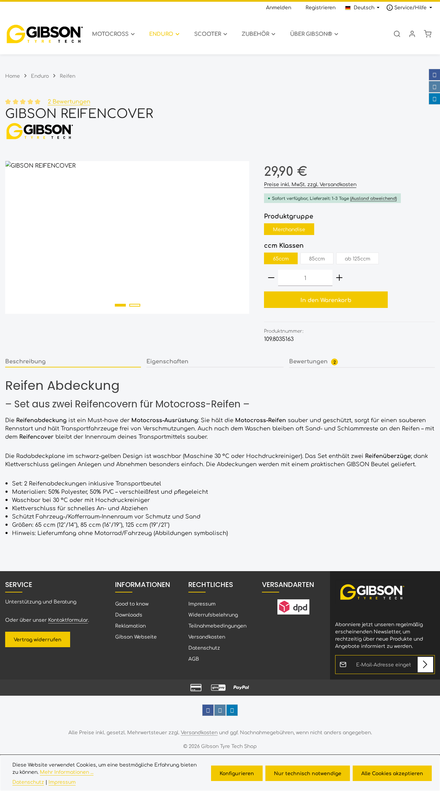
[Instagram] (434, 86)
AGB (193, 658)
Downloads (128, 614)
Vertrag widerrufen (38, 639)
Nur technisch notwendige (307, 773)
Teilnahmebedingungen (217, 625)
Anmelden (278, 7)
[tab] (73, 361)
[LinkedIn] (434, 98)
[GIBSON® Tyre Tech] (220, 131)
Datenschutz (204, 647)
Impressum (202, 603)
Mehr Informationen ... (67, 772)
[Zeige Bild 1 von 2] (120, 305)
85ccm (317, 258)
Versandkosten (206, 636)
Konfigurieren (237, 773)
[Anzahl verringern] (271, 278)
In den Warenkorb (325, 299)
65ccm (281, 258)
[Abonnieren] (425, 664)
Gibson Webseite (136, 636)
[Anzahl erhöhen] (339, 278)
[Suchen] (397, 34)
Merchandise (289, 229)
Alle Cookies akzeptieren (392, 773)
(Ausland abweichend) (373, 198)
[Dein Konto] (412, 34)
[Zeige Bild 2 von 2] (134, 305)
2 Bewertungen (69, 101)
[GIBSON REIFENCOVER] (127, 237)
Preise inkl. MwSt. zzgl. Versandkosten (310, 184)
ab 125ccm (357, 258)
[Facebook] (434, 74)
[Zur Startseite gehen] (44, 33)
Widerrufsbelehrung (213, 614)
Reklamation (130, 625)
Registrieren (321, 7)
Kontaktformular (68, 620)
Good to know (131, 603)
